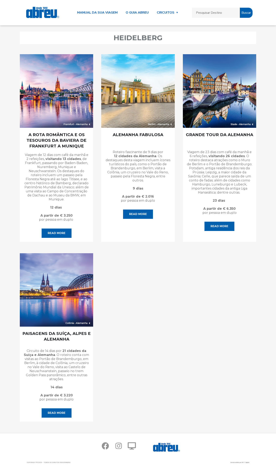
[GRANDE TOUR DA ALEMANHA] (219, 91)
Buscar (246, 13)
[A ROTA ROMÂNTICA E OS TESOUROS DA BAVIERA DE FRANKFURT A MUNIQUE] (56, 91)
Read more (56, 233)
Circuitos (165, 12)
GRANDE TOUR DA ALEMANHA (219, 134)
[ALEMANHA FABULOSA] (138, 91)
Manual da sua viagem (97, 12)
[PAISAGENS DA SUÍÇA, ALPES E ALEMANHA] (56, 290)
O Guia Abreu (137, 12)
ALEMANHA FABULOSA (138, 134)
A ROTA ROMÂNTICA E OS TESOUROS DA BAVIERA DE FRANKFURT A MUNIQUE (56, 140)
